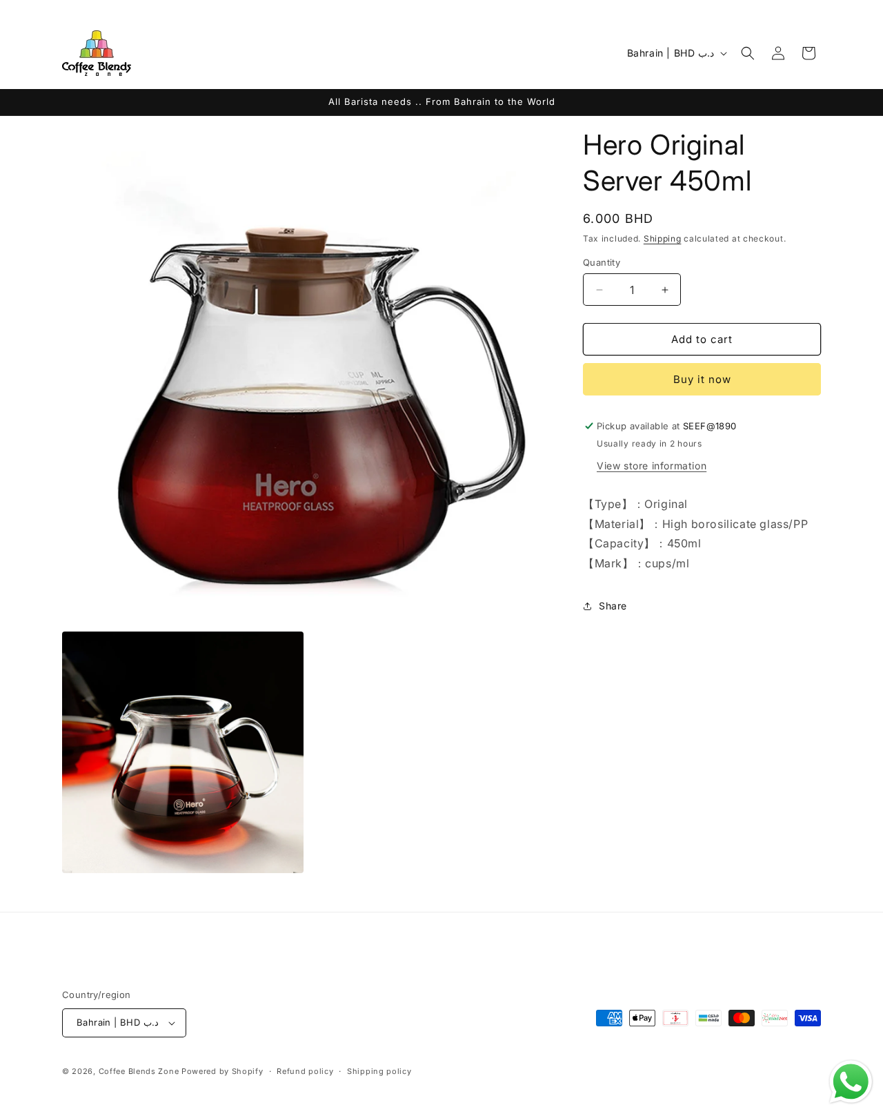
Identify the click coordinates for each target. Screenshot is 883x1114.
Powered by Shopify (222, 1071)
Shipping (663, 238)
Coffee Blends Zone (139, 1071)
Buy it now (702, 379)
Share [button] (613, 606)
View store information (651, 465)
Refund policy (305, 1071)
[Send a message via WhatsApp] (851, 1082)
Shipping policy (379, 1071)
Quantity (601, 262)
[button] (748, 53)
